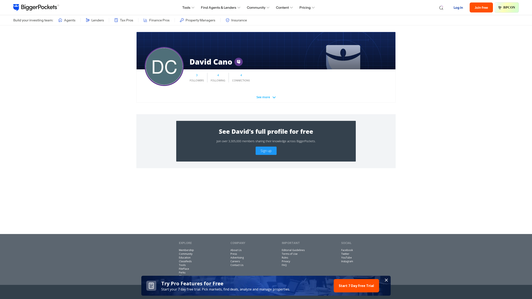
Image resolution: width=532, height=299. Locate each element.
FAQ (284, 265)
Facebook (347, 250)
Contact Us (236, 265)
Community (256, 7)
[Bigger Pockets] (36, 7)
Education (185, 257)
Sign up (266, 150)
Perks (182, 272)
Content (282, 7)
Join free (481, 7)
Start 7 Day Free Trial (356, 285)
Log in (458, 7)
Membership (186, 250)
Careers (235, 261)
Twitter (345, 254)
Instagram (347, 261)
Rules (285, 257)
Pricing (305, 7)
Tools (186, 7)
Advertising (237, 257)
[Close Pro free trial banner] (386, 280)
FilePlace (184, 269)
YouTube (346, 257)
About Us (235, 250)
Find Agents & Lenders (218, 7)
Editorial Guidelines (293, 250)
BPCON (509, 7)
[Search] (441, 7)
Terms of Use (290, 254)
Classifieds (185, 261)
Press (233, 254)
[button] (266, 286)
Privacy (286, 261)
